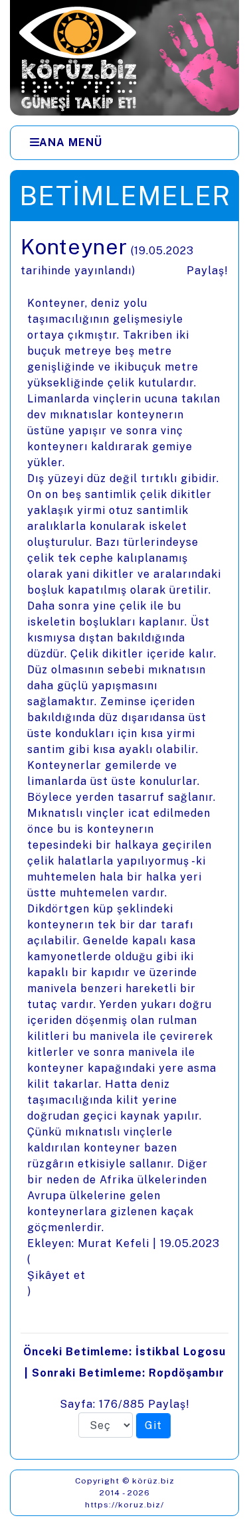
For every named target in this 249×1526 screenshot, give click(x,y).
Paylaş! (207, 270)
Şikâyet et (56, 1275)
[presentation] (124, 840)
